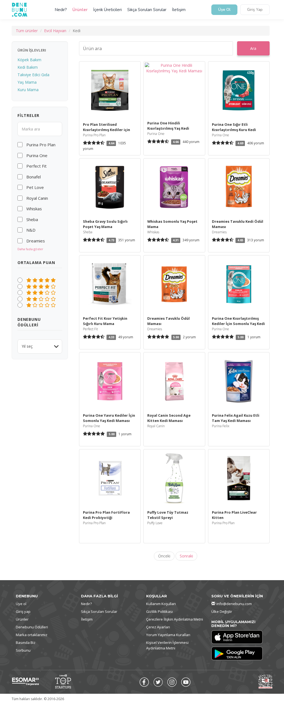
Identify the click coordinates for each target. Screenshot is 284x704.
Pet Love (35, 187)
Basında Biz (26, 642)
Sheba (32, 219)
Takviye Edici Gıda (33, 74)
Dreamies (35, 241)
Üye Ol (224, 9)
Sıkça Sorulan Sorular (146, 9)
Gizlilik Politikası (159, 611)
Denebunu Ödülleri (32, 626)
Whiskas (34, 208)
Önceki (164, 556)
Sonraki (186, 556)
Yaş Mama (27, 82)
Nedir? (61, 9)
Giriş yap (23, 611)
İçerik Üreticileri (107, 9)
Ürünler (80, 9)
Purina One (36, 155)
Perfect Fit (36, 166)
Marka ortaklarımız (31, 634)
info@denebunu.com (234, 603)
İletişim (179, 9)
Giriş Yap (255, 9)
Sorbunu (23, 650)
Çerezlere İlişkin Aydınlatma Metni (174, 619)
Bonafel (33, 177)
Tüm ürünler (27, 30)
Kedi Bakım (27, 67)
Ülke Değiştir (221, 611)
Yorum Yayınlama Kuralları (168, 634)
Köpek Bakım (29, 59)
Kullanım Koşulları (161, 603)
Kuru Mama (28, 89)
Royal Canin (37, 198)
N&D (31, 230)
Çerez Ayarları (158, 626)
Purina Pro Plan (40, 144)
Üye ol (21, 603)
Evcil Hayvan (55, 30)
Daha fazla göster (30, 249)
